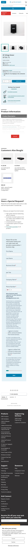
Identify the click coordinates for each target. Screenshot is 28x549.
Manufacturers (5, 461)
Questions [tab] (12, 397)
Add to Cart (18, 81)
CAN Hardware (5, 419)
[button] (26, 5)
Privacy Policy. (7, 535)
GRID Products (4, 416)
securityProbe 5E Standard (5, 168)
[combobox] (13, 5)
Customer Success (19, 473)
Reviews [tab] (3, 397)
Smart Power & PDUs (6, 452)
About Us (3, 501)
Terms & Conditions (6, 492)
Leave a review (6, 60)
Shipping (3, 482)
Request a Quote (4, 13)
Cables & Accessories (6, 425)
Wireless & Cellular (6, 455)
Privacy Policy (4, 489)
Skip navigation (4, 1)
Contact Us (4, 506)
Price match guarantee (12, 227)
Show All (15, 136)
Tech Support (4, 468)
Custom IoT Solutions (20, 422)
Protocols (21, 13)
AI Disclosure (4, 487)
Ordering (3, 471)
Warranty (3, 484)
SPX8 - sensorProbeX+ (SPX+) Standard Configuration (7, 189)
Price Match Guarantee (12, 91)
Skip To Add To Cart (6, 15)
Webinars (17, 475)
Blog (16, 468)
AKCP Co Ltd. (12, 65)
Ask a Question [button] (14, 394)
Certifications (4, 504)
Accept (13, 538)
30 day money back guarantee (14, 100)
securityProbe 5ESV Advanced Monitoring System (20, 169)
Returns (3, 479)
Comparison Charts (20, 471)
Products (14, 13)
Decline (13, 542)
